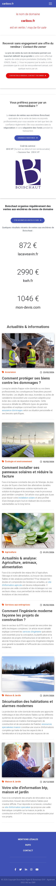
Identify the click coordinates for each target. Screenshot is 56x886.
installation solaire (26, 498)
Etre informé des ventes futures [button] (26, 220)
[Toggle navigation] (50, 3)
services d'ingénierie (32, 631)
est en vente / (28, 27)
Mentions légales (28, 839)
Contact (28, 850)
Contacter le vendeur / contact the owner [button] (26, 75)
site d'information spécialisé (17, 807)
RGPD (28, 845)
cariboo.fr (28, 21)
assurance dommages (12, 410)
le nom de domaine (28, 14)
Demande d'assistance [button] (26, 138)
